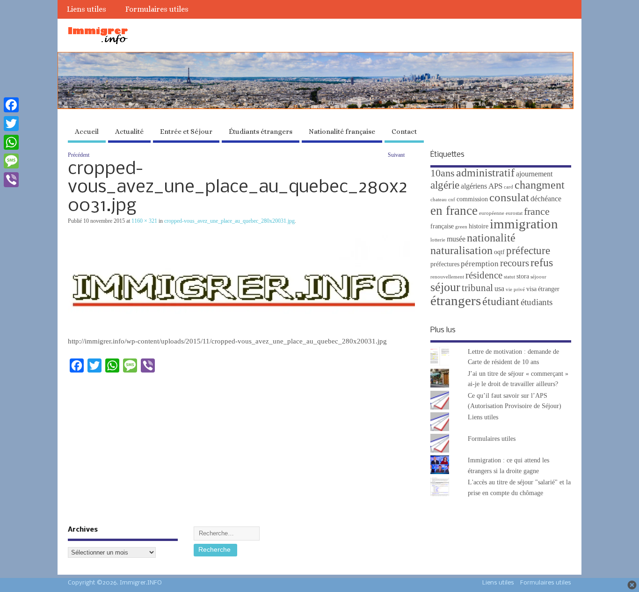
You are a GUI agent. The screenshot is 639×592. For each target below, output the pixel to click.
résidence (483, 275)
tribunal (477, 288)
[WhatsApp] (11, 142)
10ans (442, 173)
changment (540, 184)
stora (522, 276)
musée (456, 239)
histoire (478, 226)
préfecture (528, 250)
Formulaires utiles (157, 9)
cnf (451, 199)
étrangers (455, 300)
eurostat (514, 213)
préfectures (444, 264)
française (442, 226)
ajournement (534, 174)
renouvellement (447, 276)
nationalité (491, 238)
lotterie (437, 239)
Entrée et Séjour (186, 131)
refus (541, 262)
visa (531, 288)
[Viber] (11, 179)
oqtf (499, 252)
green (461, 226)
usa (499, 288)
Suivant (396, 155)
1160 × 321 (144, 221)
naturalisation (461, 250)
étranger (548, 288)
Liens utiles (86, 9)
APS (495, 186)
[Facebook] (11, 104)
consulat (509, 197)
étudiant (500, 301)
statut (509, 276)
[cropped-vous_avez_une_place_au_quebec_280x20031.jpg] (241, 329)
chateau (438, 199)
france (537, 211)
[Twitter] (11, 123)
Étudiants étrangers (260, 131)
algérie (444, 185)
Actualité (129, 131)
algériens (474, 186)
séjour (445, 287)
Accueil (87, 131)
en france (454, 211)
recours (514, 263)
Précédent (78, 155)
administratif (485, 172)
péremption (480, 263)
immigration (524, 223)
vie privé (515, 289)
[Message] (11, 161)
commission (472, 199)
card (508, 187)
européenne (491, 213)
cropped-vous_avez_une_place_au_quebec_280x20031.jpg (229, 221)
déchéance (545, 199)
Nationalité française (342, 131)
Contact (404, 131)
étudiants (536, 302)
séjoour (538, 276)
